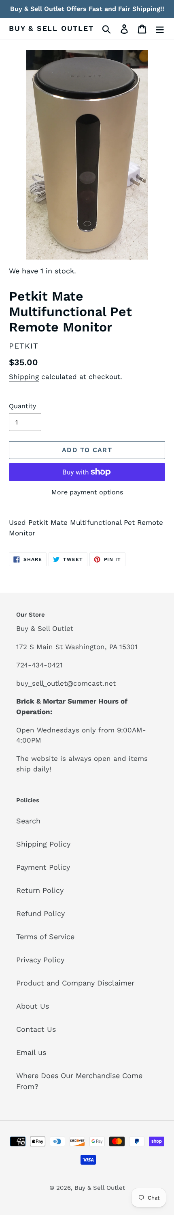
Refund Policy (40, 913)
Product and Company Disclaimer (75, 983)
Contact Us (36, 1029)
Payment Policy (43, 867)
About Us (32, 1006)
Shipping (24, 377)
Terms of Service (45, 936)
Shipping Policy (43, 844)
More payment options (87, 492)
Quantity (22, 406)
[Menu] (160, 28)
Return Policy (40, 890)
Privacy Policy (40, 959)
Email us (31, 1052)
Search (28, 820)
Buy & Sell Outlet (51, 28)
